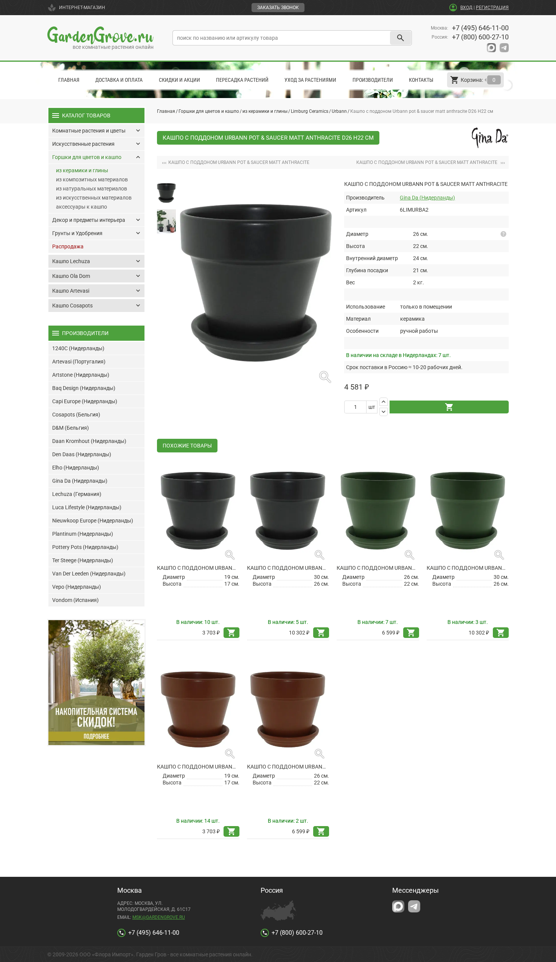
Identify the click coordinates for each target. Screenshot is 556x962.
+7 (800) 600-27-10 (480, 37)
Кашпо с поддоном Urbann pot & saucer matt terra (198, 767)
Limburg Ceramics (309, 111)
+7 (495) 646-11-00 (480, 28)
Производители (373, 80)
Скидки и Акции (179, 80)
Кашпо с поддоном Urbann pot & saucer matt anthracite (198, 568)
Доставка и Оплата (119, 80)
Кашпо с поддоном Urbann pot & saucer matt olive (378, 568)
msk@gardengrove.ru (158, 917)
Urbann (339, 111)
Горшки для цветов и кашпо (209, 111)
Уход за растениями (310, 80)
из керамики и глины (264, 111)
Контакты (421, 80)
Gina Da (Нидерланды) (427, 198)
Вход (466, 7)
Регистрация (492, 7)
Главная (68, 80)
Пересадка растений (242, 80)
